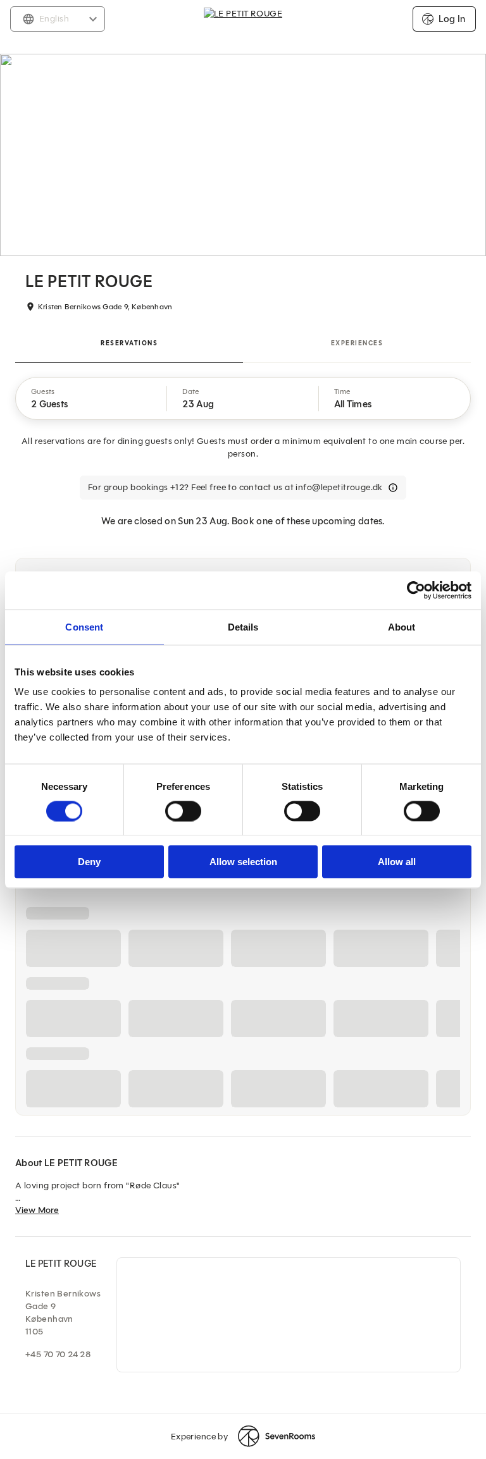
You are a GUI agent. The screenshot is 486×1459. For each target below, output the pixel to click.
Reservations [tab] (129, 343)
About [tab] (402, 626)
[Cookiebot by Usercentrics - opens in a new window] (416, 590)
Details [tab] (243, 626)
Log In (452, 19)
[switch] (183, 811)
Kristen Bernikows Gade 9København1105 (63, 1312)
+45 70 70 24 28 (57, 1354)
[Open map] (288, 1315)
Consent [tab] (84, 626)
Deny (89, 861)
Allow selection (243, 861)
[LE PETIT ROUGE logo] (243, 19)
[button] (91, 398)
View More (37, 1210)
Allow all (397, 861)
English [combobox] (54, 18)
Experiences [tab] (357, 343)
